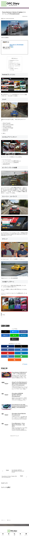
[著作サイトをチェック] (7, 346)
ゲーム (8, 325)
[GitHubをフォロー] (7, 356)
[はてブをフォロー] (21, 349)
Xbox (3, 325)
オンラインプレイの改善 (15, 64)
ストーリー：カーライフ (15, 65)
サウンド (12, 67)
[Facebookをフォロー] (7, 349)
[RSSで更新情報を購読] (14, 359)
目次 (13, 58)
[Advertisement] (14, 451)
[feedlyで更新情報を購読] (21, 356)
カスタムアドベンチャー (15, 63)
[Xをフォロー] (21, 346)
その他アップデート (14, 68)
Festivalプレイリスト (14, 60)
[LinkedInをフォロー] (21, 353)
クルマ (11, 61)
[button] (14, 339)
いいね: (12, 69)
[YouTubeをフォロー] (7, 353)
